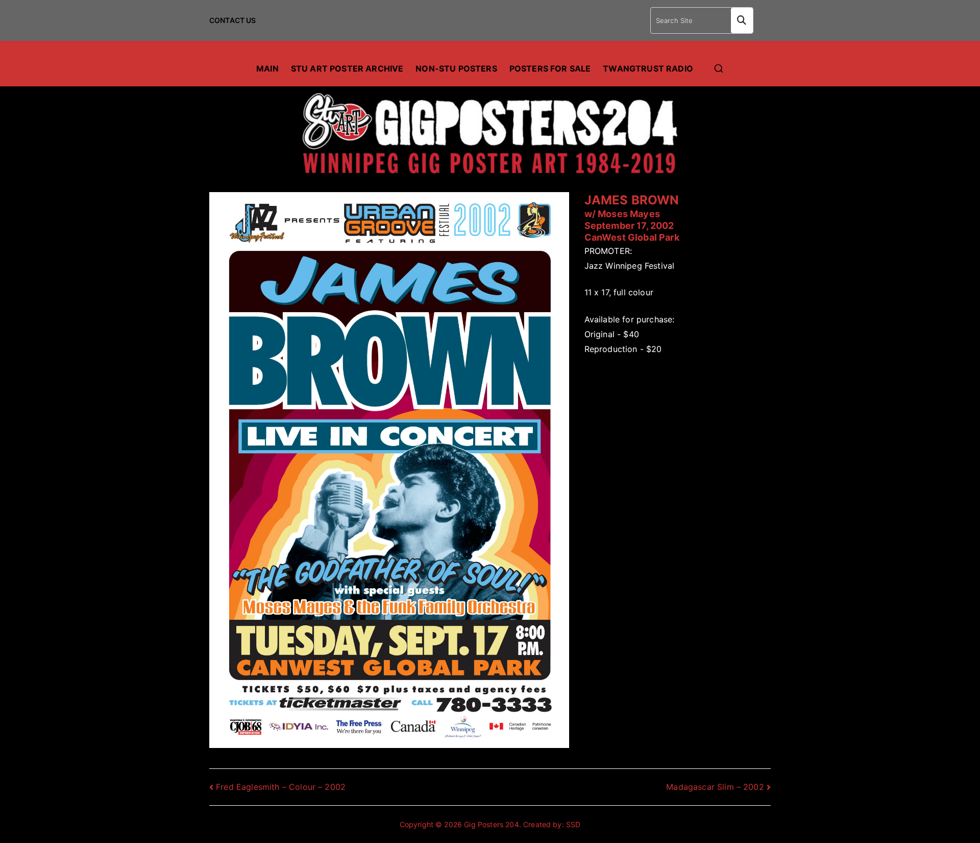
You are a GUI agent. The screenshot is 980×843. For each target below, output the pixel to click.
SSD (573, 824)
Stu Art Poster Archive (347, 68)
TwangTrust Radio (648, 68)
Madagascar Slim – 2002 (715, 787)
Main (267, 68)
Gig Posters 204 (491, 824)
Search (742, 20)
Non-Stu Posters (456, 68)
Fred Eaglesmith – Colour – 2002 (281, 787)
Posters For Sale (550, 68)
